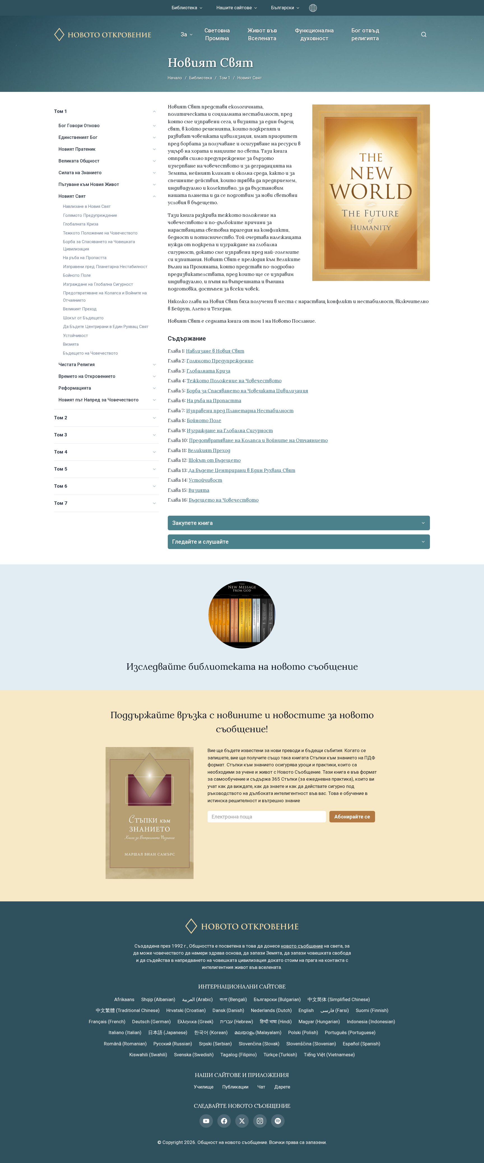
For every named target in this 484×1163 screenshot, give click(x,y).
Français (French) (107, 1021)
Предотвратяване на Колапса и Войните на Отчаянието (258, 440)
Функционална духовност (314, 34)
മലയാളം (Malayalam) (257, 1032)
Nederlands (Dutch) (271, 1010)
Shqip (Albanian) (158, 999)
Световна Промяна (217, 34)
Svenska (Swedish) (194, 1054)
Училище (203, 1087)
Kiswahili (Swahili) (148, 1054)
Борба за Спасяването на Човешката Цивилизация (247, 391)
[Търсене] (424, 34)
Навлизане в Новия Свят (87, 206)
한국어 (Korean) (211, 1032)
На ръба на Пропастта (84, 257)
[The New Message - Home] (103, 34)
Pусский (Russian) (172, 1043)
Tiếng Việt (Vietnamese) (329, 1054)
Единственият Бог (78, 137)
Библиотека (200, 77)
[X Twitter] (242, 1121)
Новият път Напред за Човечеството (99, 400)
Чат (261, 1087)
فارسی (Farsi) (334, 1010)
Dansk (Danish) (228, 1010)
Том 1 (224, 77)
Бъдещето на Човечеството (90, 353)
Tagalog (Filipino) (238, 1054)
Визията (71, 344)
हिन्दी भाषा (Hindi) (276, 1021)
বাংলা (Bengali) (233, 999)
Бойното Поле (77, 275)
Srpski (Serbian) (215, 1043)
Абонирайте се (352, 817)
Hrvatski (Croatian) (186, 1010)
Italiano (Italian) (124, 1032)
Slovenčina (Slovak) (259, 1043)
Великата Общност (79, 161)
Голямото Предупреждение (90, 215)
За (184, 34)
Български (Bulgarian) (277, 999)
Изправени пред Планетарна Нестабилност (105, 266)
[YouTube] (206, 1121)
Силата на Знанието (80, 172)
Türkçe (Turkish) (280, 1054)
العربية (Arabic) (197, 999)
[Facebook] (224, 1121)
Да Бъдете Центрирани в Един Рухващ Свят (105, 326)
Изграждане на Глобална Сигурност (98, 284)
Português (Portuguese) (350, 1032)
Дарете (282, 1087)
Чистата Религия (77, 364)
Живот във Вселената (262, 34)
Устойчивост (75, 335)
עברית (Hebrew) (236, 1021)
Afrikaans (124, 999)
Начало (175, 77)
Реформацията (75, 388)
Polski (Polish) (303, 1032)
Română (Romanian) (125, 1043)
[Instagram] (260, 1121)
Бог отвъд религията (365, 34)
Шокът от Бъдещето (83, 317)
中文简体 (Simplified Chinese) (339, 999)
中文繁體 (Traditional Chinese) (128, 1010)
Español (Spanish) (361, 1043)
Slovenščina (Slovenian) (311, 1043)
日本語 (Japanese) (167, 1032)
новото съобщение (302, 946)
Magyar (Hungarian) (319, 1021)
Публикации (235, 1087)
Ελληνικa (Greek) (195, 1021)
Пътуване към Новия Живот (89, 184)
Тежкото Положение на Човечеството (100, 233)
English (306, 1010)
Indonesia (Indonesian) (371, 1021)
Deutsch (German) (151, 1021)
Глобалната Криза (80, 224)
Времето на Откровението (87, 376)
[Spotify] (278, 1121)
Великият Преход (80, 308)
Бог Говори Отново (79, 125)
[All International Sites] (313, 8)
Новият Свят (72, 196)
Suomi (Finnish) (372, 1010)
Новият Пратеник (77, 149)
